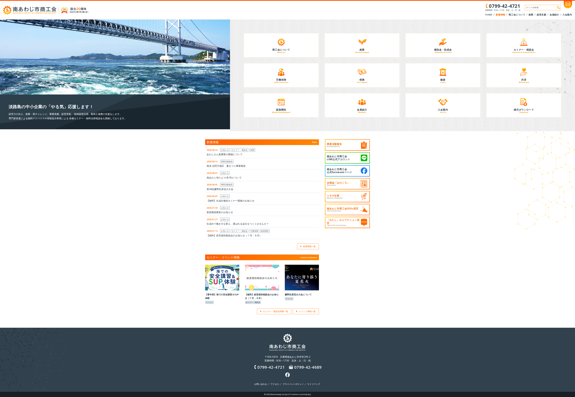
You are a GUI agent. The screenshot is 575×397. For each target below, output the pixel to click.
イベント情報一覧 (307, 311)
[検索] (558, 7)
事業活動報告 (227, 161)
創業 (252, 150)
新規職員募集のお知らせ (220, 212)
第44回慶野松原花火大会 (220, 189)
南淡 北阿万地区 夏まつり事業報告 (226, 166)
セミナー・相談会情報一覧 (275, 311)
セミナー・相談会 (239, 150)
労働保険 (254, 231)
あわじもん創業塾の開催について (225, 154)
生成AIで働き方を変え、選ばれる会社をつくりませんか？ (238, 223)
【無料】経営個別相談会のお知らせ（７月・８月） (234, 235)
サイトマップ (313, 384)
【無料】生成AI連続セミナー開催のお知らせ (230, 200)
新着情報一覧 (309, 246)
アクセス (275, 384)
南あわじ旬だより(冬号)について (224, 177)
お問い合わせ (260, 384)
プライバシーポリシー (293, 384)
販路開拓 (265, 231)
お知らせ (225, 150)
